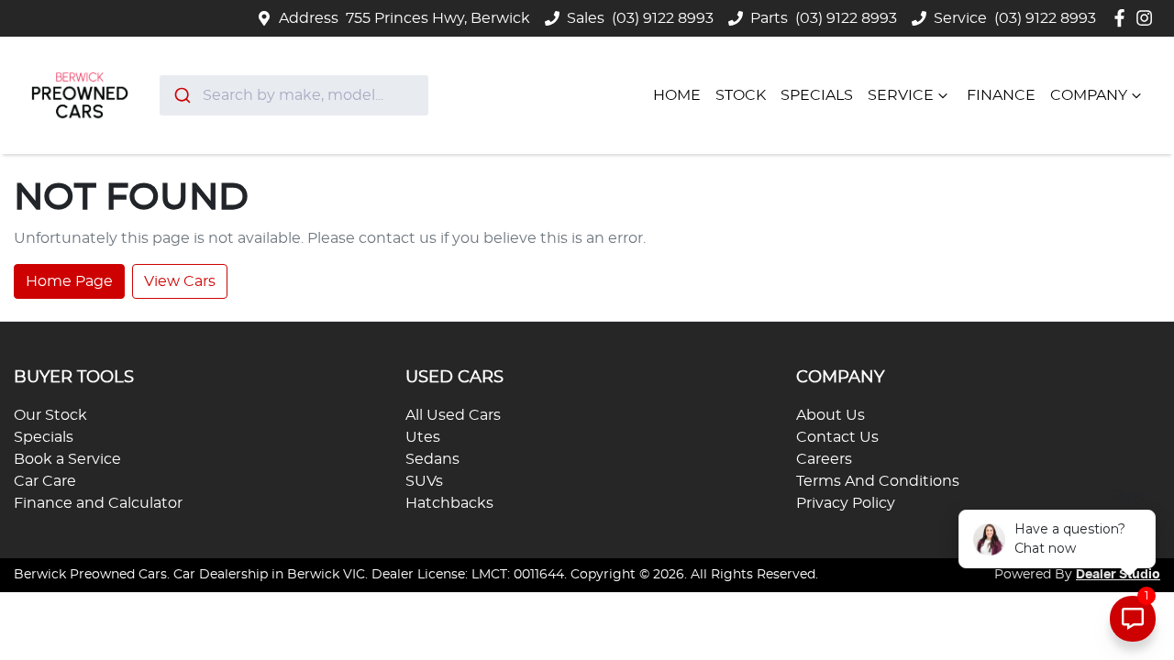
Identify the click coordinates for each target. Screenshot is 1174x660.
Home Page (69, 281)
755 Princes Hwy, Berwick (438, 18)
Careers (824, 459)
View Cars (180, 281)
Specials (817, 95)
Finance (1001, 95)
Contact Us (837, 437)
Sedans (432, 459)
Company (1088, 95)
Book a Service (67, 459)
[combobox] (294, 95)
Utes (422, 437)
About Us (830, 415)
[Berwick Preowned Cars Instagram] (1147, 18)
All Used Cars (453, 415)
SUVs (424, 481)
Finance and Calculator (98, 503)
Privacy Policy (845, 503)
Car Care (45, 481)
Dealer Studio (1118, 574)
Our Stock (50, 415)
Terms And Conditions (877, 481)
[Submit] (181, 95)
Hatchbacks (449, 503)
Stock (740, 95)
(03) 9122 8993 (663, 18)
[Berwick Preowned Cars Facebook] (1123, 18)
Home (677, 95)
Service (901, 95)
